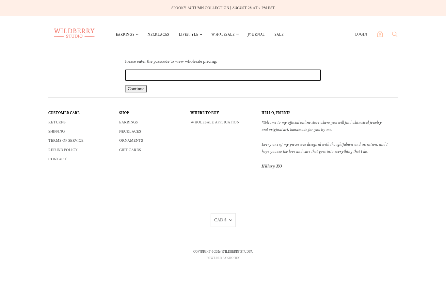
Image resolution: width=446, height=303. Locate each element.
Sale (279, 34)
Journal (256, 34)
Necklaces (158, 34)
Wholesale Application (214, 122)
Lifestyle (188, 34)
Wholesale (222, 34)
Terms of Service (66, 140)
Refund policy (63, 150)
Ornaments (131, 140)
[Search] (394, 36)
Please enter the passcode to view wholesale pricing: (171, 61)
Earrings (125, 34)
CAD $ (220, 220)
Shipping (56, 131)
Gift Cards (130, 150)
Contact (57, 159)
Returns (57, 122)
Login (361, 34)
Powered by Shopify (223, 258)
